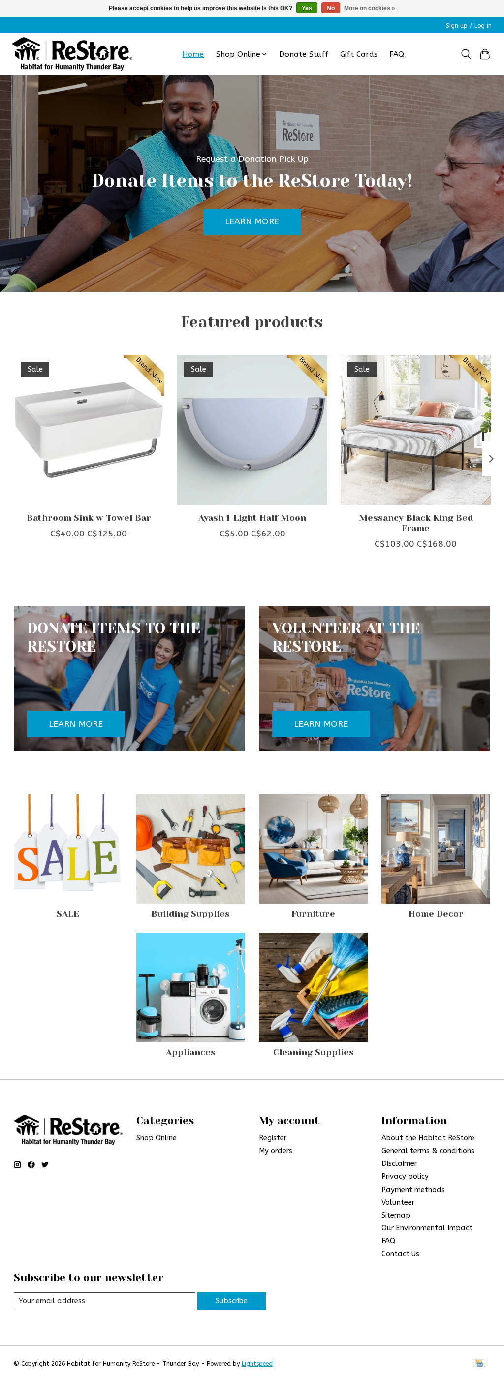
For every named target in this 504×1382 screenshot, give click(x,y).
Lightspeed (257, 1363)
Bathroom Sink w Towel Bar (88, 518)
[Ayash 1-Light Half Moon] (252, 430)
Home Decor (436, 914)
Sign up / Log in (469, 25)
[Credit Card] (479, 1364)
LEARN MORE (252, 222)
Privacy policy (405, 1176)
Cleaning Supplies (313, 1052)
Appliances (191, 1052)
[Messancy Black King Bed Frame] (416, 430)
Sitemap (395, 1215)
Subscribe (232, 1301)
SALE (68, 914)
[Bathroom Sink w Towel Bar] (89, 430)
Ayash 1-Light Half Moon (252, 518)
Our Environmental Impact (426, 1228)
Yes (307, 8)
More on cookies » (369, 8)
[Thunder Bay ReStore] (72, 54)
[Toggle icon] (466, 54)
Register (272, 1138)
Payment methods (413, 1190)
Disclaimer (399, 1164)
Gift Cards (359, 54)
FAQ (396, 54)
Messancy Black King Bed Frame (415, 523)
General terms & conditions (427, 1151)
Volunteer (397, 1202)
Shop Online (156, 1138)
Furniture (313, 914)
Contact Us (400, 1254)
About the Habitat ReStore (427, 1138)
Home (193, 54)
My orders (275, 1151)
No (331, 8)
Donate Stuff (303, 54)
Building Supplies (190, 914)
